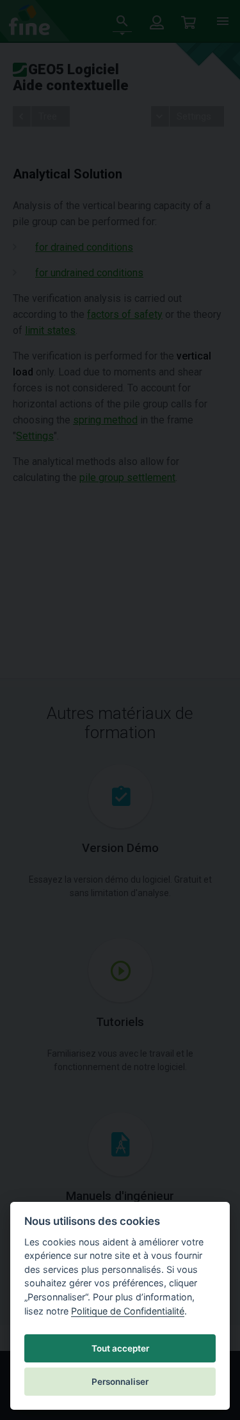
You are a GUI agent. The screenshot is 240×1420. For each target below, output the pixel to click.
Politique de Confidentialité (127, 1311)
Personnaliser (120, 1382)
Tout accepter (120, 1348)
